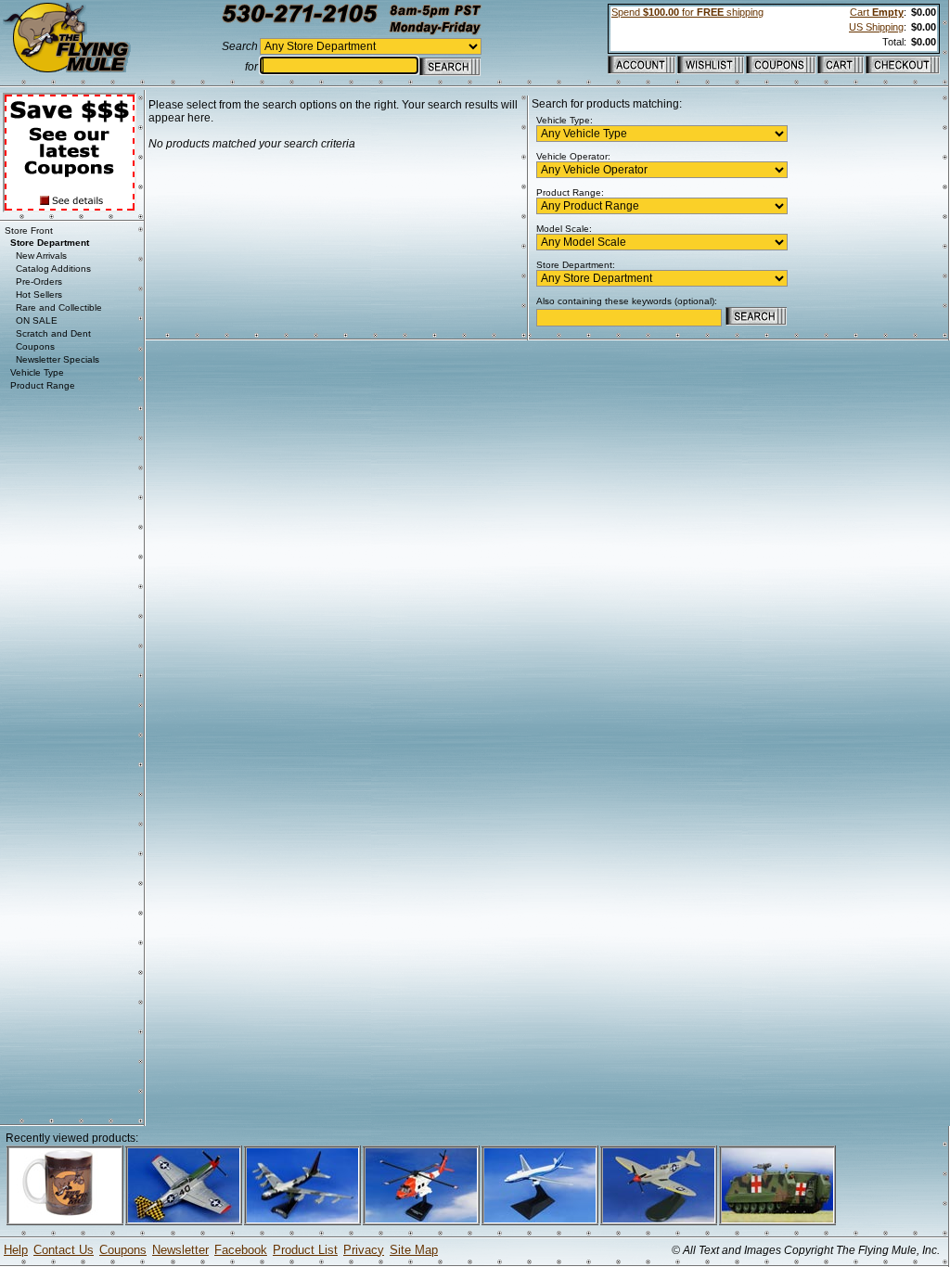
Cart (877, 12)
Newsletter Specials (57, 359)
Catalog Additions (53, 268)
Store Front (29, 230)
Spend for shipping (687, 12)
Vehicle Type (37, 372)
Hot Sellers (39, 294)
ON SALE (37, 320)
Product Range (42, 385)
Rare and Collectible (59, 307)
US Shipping (876, 26)
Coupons (35, 346)
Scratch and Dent (53, 333)
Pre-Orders (39, 281)
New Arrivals (41, 255)
